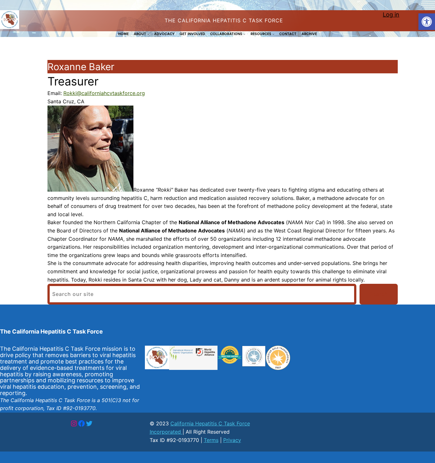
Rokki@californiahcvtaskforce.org (104, 93)
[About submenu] (148, 34)
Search (378, 294)
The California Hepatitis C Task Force (51, 331)
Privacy (232, 440)
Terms (211, 440)
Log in (391, 14)
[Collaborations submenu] (244, 34)
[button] (426, 21)
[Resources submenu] (273, 34)
